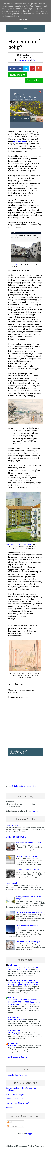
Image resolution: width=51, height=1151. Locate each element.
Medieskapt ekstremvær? (16, 837)
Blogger (29, 1133)
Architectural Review (17, 1057)
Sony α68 (9, 1107)
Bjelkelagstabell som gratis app (28, 856)
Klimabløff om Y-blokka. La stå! (28, 842)
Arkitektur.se (14, 1030)
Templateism (40, 1146)
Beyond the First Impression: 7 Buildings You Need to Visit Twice (24, 968)
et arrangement (19, 141)
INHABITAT (13, 998)
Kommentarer (14, 1126)
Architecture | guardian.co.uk (21, 980)
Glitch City (12, 1045)
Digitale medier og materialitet (24, 786)
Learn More (22, 20)
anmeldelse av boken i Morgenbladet (19, 544)
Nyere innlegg (17, 74)
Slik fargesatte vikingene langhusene (30, 912)
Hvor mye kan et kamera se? (17, 1103)
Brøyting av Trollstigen (15, 1094)
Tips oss (35, 811)
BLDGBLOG (13, 1043)
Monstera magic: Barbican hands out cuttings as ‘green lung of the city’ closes (24, 983)
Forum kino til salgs (13, 883)
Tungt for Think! (12, 825)
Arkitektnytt (14, 1017)
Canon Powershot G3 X (15, 1098)
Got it (32, 20)
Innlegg (11, 1122)
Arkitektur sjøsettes (16, 1019)
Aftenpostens (15, 264)
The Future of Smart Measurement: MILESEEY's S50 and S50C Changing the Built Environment (24, 1002)
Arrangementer (24, 60)
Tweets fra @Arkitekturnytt (16, 1075)
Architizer (12, 965)
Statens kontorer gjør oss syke (28, 869)
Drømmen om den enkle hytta (28, 941)
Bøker (33, 60)
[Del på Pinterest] (32, 68)
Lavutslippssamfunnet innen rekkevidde (27, 927)
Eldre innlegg (34, 80)
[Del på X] (26, 68)
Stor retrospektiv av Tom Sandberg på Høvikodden (21, 1089)
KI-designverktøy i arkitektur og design (28, 897)
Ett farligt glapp (14, 1032)
